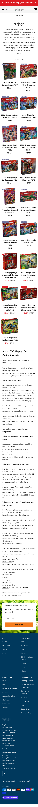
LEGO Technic (7, 562)
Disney (23, 663)
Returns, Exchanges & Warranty (28, 686)
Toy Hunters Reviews (25, 692)
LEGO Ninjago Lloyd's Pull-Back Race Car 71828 (28, 85)
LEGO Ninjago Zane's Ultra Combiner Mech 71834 (9, 147)
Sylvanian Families (8, 585)
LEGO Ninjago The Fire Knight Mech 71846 (28, 179)
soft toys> (5, 580)
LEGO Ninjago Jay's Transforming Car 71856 (10, 339)
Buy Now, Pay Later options (12, 543)
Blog (22, 705)
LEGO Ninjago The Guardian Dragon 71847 (10, 84)
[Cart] (35, 9)
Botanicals (24, 645)
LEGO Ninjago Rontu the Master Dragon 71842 (9, 116)
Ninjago (5, 692)
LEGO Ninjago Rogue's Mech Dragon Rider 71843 (28, 147)
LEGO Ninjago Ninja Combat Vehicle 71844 (10, 179)
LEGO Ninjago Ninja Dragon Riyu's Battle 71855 (28, 275)
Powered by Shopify (24, 781)
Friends (23, 671)
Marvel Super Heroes (9, 688)
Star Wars (5, 700)
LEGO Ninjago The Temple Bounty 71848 (28, 116)
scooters (5, 588)
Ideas (4, 684)
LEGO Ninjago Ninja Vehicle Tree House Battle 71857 (10, 307)
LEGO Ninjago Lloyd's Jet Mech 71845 (28, 241)
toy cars (5, 577)
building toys (7, 582)
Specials (5, 649)
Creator (23, 653)
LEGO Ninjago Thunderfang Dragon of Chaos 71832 (10, 210)
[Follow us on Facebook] (4, 773)
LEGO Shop (6, 645)
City (22, 649)
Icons (4, 681)
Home (4, 641)
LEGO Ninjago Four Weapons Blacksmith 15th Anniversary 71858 (28, 307)
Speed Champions (8, 696)
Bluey (23, 641)
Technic (5, 707)
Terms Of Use (26, 709)
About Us (24, 697)
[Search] (7, 9)
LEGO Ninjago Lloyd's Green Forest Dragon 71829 (28, 210)
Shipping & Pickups (27, 681)
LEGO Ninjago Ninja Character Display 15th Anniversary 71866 (10, 275)
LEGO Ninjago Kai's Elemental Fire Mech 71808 (10, 243)
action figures (7, 574)
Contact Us (25, 701)
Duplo (23, 667)
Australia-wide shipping (19, 538)
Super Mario (6, 704)
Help (4, 653)
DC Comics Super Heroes (27, 658)
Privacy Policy (26, 713)
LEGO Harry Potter (8, 559)
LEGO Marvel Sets (8, 564)
